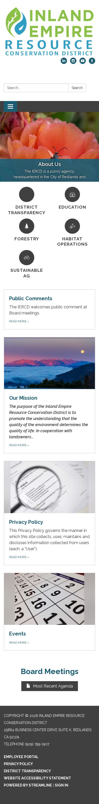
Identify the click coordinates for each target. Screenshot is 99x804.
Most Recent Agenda (53, 686)
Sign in (61, 785)
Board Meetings (49, 671)
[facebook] (92, 62)
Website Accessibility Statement (37, 778)
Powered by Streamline (28, 785)
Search (77, 88)
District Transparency (27, 771)
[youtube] (82, 62)
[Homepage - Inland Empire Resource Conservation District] (49, 31)
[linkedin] (64, 62)
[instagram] (73, 62)
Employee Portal (21, 757)
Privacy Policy (18, 764)
